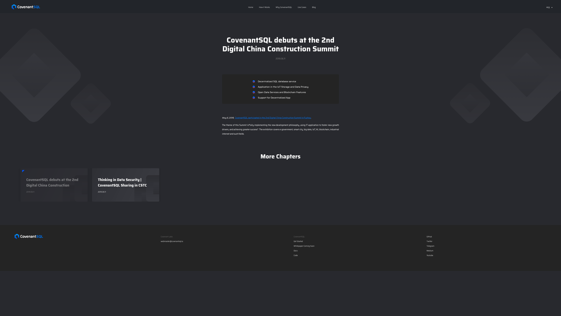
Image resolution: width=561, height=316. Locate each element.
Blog (314, 7)
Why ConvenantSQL (284, 7)
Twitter (429, 241)
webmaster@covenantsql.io (172, 241)
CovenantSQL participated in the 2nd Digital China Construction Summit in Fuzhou (273, 117)
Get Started (298, 241)
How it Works (264, 7)
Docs (296, 251)
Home (250, 7)
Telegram (430, 246)
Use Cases (302, 7)
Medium (430, 251)
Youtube (430, 255)
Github (429, 237)
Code (296, 255)
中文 (548, 7)
